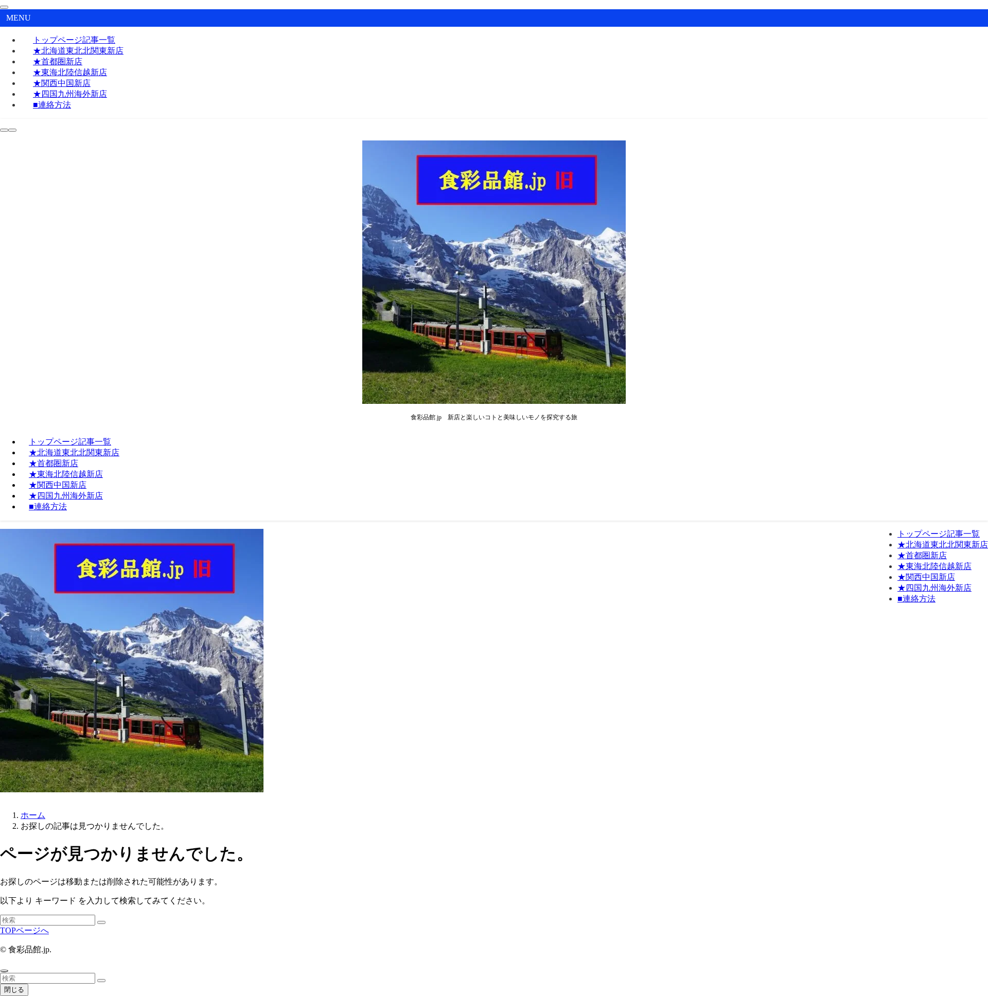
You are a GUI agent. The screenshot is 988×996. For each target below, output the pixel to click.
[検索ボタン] (4, 130)
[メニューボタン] (12, 130)
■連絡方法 (52, 104)
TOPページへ (24, 930)
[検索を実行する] (101, 922)
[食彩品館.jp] (494, 401)
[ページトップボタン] (4, 970)
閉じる (14, 989)
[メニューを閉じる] (4, 7)
